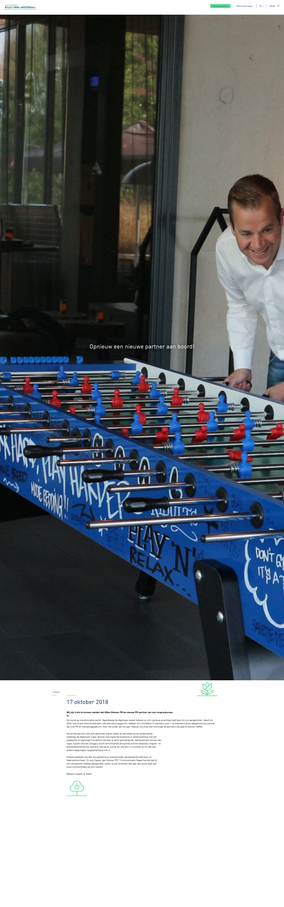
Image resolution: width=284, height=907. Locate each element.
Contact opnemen (220, 6)
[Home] (20, 7)
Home (56, 691)
